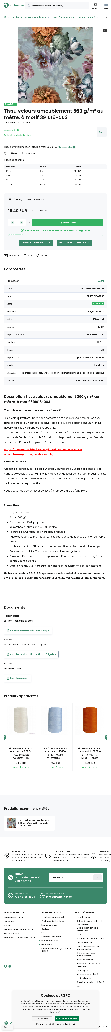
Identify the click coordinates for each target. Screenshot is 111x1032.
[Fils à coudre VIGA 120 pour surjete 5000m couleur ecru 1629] (21, 720)
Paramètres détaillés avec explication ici (55, 1024)
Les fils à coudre (84, 942)
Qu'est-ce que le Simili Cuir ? (90, 982)
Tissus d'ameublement (62, 17)
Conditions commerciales (53, 917)
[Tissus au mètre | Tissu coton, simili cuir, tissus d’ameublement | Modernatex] (5, 17)
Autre (102, 132)
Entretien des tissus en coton (90, 938)
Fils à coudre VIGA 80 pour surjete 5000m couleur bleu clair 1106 (55, 750)
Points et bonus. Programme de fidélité (56, 950)
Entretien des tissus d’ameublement (86, 954)
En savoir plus (65, 147)
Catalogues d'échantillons (74, 242)
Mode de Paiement (50, 940)
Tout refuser (42, 1019)
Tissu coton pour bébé (87, 974)
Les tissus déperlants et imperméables (88, 947)
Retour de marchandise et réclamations (89, 922)
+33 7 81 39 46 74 (25, 896)
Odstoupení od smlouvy (52, 921)
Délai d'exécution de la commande (87, 929)
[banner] (13, 5)
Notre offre (46, 944)
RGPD (43, 932)
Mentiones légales (49, 925)
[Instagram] (9, 966)
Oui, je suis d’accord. (67, 1019)
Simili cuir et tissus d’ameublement (28, 17)
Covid (79, 934)
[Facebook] (5, 966)
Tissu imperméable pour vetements (88, 965)
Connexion (97, 877)
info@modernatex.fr (60, 897)
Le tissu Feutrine (84, 978)
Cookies (45, 929)
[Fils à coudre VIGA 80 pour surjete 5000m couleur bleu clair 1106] (55, 720)
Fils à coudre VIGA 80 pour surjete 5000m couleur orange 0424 (89, 750)
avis (79, 986)
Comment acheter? (51, 936)
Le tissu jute (82, 970)
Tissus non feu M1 (85, 959)
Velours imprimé (87, 17)
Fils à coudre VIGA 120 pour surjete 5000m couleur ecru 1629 (21, 750)
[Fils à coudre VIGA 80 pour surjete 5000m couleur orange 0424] (89, 720)
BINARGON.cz (101, 1026)
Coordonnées (83, 917)
